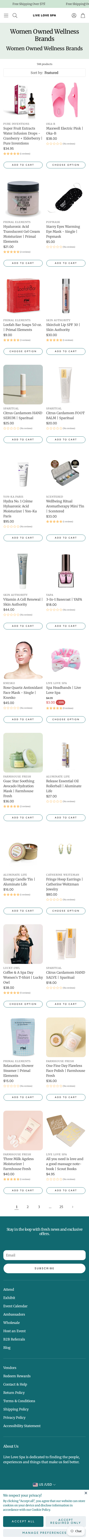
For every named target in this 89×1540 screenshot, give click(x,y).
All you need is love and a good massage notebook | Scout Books (64, 1164)
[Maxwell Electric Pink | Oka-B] (66, 100)
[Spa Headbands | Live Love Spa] (66, 659)
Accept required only (65, 1521)
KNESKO (9, 683)
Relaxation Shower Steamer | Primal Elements (18, 1071)
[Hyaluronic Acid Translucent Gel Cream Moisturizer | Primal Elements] (23, 198)
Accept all (23, 1521)
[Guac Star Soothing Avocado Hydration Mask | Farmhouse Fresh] (23, 752)
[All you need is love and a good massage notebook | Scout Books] (66, 1130)
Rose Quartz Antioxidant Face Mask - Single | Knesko (23, 693)
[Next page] (72, 1206)
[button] (6, 15)
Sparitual (11, 408)
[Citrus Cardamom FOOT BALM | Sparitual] (66, 384)
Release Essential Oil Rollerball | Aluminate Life (63, 786)
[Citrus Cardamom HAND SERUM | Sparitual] (23, 384)
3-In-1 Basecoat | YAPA (64, 599)
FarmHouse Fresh (17, 776)
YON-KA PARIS (13, 496)
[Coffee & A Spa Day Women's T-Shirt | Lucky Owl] (23, 944)
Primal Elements (17, 222)
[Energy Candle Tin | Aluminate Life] (23, 851)
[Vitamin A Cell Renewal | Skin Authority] (23, 571)
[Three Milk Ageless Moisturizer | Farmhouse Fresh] (23, 1130)
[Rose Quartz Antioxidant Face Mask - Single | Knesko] (23, 659)
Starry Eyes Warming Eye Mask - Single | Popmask (63, 231)
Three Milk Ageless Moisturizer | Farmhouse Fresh (18, 1164)
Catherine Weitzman (62, 874)
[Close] (86, 1493)
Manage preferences (44, 1533)
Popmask (53, 222)
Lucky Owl (11, 968)
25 (61, 1207)
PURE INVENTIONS (16, 123)
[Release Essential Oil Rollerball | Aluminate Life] (66, 752)
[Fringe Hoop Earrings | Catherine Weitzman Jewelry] (66, 851)
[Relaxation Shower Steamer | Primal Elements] (23, 1037)
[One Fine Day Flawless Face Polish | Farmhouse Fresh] (66, 1037)
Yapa (49, 594)
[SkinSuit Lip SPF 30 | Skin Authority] (66, 296)
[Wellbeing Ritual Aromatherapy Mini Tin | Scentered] (66, 473)
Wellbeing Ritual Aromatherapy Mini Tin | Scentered (65, 506)
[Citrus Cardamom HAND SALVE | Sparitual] (66, 944)
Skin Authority (58, 320)
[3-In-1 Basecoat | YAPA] (66, 571)
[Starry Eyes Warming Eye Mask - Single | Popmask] (66, 198)
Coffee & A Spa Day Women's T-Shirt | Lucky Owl (23, 977)
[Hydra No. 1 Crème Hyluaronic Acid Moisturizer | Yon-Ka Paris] (23, 473)
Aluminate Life (58, 776)
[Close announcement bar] (85, 3)
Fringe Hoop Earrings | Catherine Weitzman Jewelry (64, 884)
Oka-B (50, 123)
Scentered (54, 496)
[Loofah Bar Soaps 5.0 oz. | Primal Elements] (23, 296)
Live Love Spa (56, 683)
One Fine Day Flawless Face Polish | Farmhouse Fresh (65, 1071)
